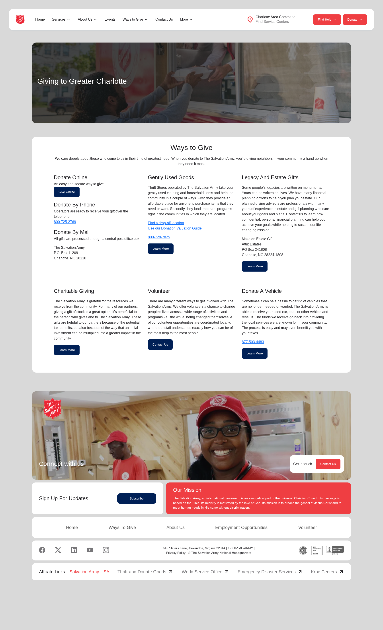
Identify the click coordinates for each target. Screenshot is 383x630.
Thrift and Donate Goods (145, 571)
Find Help (324, 19)
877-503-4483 (253, 342)
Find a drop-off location (166, 223)
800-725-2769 (65, 222)
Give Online (67, 192)
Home (40, 19)
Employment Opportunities (241, 527)
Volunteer (307, 527)
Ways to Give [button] (133, 19)
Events (110, 19)
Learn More (160, 248)
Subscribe (137, 498)
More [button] (184, 19)
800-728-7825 (159, 237)
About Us (175, 527)
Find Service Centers (272, 21)
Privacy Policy (176, 552)
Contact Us (164, 19)
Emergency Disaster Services (270, 571)
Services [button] (59, 19)
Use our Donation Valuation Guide (175, 228)
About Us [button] (85, 19)
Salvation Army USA (89, 571)
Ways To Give (122, 527)
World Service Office (205, 571)
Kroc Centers (327, 571)
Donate (352, 19)
